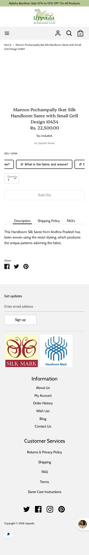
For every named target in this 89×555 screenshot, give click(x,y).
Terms (44, 482)
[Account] (58, 31)
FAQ (44, 472)
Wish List (42, 411)
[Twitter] (26, 508)
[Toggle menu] (7, 33)
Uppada (29, 523)
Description (22, 221)
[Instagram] (50, 508)
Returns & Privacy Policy (44, 452)
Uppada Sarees (46, 143)
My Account (43, 395)
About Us (43, 388)
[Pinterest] (61, 508)
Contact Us (43, 426)
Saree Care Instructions (44, 492)
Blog (43, 419)
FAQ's (71, 221)
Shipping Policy (49, 221)
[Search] (69, 31)
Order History (43, 403)
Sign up (20, 320)
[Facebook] (38, 508)
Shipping (44, 462)
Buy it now (44, 208)
